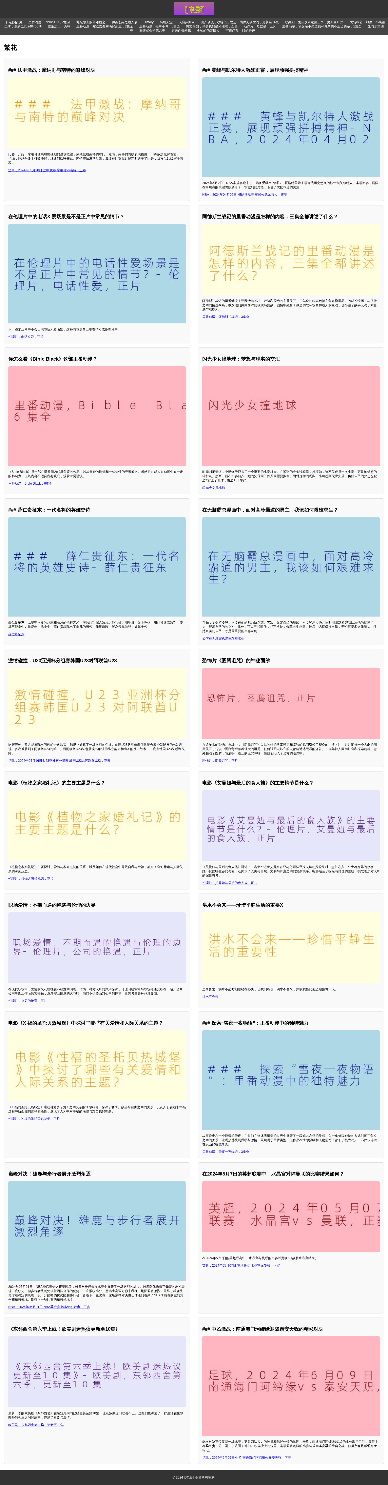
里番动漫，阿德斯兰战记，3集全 (225, 317)
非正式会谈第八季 (152, 30)
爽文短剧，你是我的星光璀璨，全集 (212, 26)
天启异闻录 (187, 22)
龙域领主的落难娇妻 (90, 22)
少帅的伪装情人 (208, 30)
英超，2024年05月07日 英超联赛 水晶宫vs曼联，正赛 (241, 1265)
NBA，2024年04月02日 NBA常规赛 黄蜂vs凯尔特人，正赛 (244, 194)
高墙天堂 (166, 22)
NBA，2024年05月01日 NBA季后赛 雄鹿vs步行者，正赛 (49, 1307)
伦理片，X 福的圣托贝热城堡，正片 (34, 1119)
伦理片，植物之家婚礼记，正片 (31, 878)
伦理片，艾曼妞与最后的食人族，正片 (229, 883)
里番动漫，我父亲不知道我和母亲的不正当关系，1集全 (322, 26)
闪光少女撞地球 (213, 487)
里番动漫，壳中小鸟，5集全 (159, 26)
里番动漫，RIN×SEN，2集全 (49, 22)
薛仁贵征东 (16, 634)
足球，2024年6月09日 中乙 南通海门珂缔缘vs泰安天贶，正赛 (246, 1457)
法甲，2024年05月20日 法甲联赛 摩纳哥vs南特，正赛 (47, 170)
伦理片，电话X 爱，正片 (26, 337)
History (148, 22)
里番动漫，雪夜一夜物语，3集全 (225, 1151)
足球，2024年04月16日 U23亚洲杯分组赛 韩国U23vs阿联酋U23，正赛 (59, 760)
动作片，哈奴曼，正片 (260, 26)
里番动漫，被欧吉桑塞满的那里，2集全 (104, 26)
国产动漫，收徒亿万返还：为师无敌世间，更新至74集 (240, 22)
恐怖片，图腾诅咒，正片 (220, 760)
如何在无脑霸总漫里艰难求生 (223, 638)
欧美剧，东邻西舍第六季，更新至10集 (36, 1425)
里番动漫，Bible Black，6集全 (30, 483)
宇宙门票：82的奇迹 (240, 30)
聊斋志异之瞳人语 (124, 22)
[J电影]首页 (14, 22)
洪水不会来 (210, 996)
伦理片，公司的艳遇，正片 (27, 1001)
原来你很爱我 (181, 30)
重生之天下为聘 (59, 26)
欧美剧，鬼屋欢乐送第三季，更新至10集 (314, 22)
